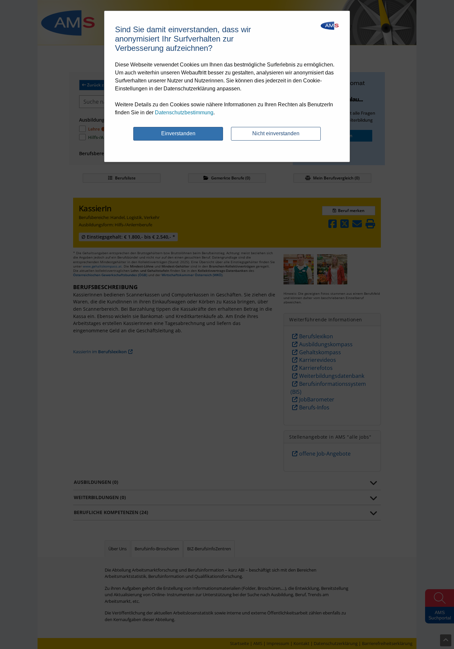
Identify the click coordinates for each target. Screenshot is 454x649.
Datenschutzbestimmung (184, 112)
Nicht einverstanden (275, 133)
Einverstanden (178, 133)
